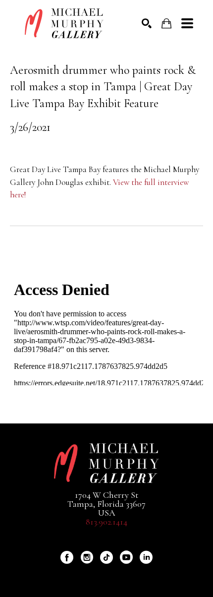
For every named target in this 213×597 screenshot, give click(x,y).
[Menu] (187, 23)
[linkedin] (146, 557)
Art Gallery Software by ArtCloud (132, 574)
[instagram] (86, 557)
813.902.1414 (106, 521)
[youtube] (126, 557)
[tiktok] (106, 557)
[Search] (147, 23)
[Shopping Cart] (166, 23)
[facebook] (66, 557)
